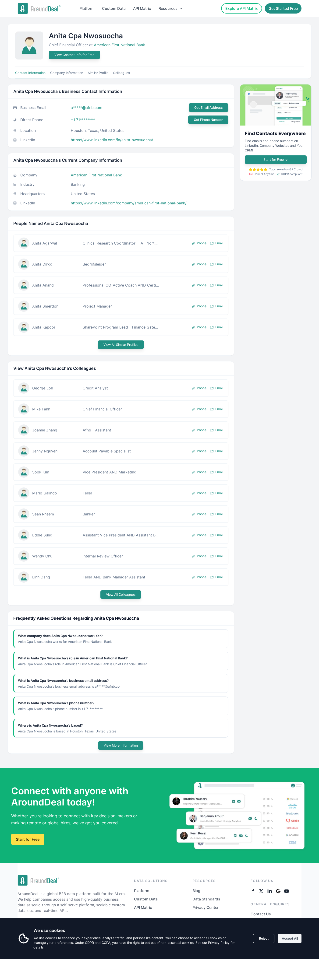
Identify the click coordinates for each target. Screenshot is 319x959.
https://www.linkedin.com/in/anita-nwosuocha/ (112, 139)
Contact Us (261, 914)
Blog (196, 890)
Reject (264, 938)
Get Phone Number (208, 120)
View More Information (121, 745)
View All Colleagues (120, 594)
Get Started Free (283, 8)
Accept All (290, 938)
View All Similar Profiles (120, 344)
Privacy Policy (219, 943)
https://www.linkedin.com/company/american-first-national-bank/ (129, 203)
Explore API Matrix (241, 8)
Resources (168, 8)
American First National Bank (119, 44)
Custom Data (114, 8)
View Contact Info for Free (74, 55)
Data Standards (206, 899)
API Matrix (142, 8)
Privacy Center (205, 907)
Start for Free (275, 159)
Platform (87, 8)
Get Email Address (208, 107)
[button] (120, 243)
